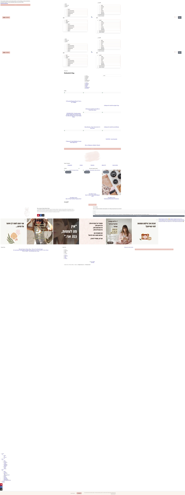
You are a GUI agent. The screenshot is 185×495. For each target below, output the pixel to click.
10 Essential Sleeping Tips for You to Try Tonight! (73, 102)
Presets (5, 461)
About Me (66, 250)
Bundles (69, 16)
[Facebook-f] (175, 52)
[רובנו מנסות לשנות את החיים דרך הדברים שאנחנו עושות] (119, 231)
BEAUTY (102, 43)
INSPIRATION (102, 13)
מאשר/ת (79, 493)
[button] (75, 17)
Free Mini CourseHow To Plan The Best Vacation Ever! (73, 198)
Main (4, 460)
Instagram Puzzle (5, 463)
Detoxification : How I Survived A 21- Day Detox (92, 127)
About (66, 4)
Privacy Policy (71, 264)
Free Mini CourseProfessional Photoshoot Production (111, 198)
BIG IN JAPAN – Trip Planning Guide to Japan (30, 251)
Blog (99, 2)
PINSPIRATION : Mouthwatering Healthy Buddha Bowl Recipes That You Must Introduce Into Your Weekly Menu (73, 115)
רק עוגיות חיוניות (73, 493)
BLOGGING (87, 76)
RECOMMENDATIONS (101, 14)
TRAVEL (102, 56)
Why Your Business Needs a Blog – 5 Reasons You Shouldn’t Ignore (31, 249)
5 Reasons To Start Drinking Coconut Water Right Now (73, 142)
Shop (66, 6)
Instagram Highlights (71, 47)
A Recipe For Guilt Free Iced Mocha (111, 127)
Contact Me (67, 5)
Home (66, 249)
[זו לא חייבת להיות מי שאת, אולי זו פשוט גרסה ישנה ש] (66, 231)
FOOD (102, 25)
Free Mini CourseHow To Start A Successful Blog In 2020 (92, 195)
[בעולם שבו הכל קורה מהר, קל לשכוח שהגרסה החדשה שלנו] (145, 231)
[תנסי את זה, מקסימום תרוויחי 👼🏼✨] (40, 231)
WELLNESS (87, 81)
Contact (66, 253)
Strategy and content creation (128, 247)
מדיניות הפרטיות (113, 493)
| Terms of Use (66, 264)
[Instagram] (177, 52)
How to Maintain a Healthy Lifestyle (92, 145)
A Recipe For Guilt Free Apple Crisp (111, 105)
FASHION (86, 77)
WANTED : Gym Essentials (111, 139)
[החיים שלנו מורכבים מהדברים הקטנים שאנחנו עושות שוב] (92, 231)
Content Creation (101, 16)
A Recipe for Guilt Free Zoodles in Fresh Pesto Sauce (92, 109)
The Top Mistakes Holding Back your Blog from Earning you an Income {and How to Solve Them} (30, 250)
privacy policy (155, 214)
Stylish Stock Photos (71, 25)
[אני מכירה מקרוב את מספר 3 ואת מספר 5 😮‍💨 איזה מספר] (172, 231)
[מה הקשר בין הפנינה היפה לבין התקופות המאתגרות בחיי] (13, 231)
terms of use (150, 214)
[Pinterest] (174, 52)
